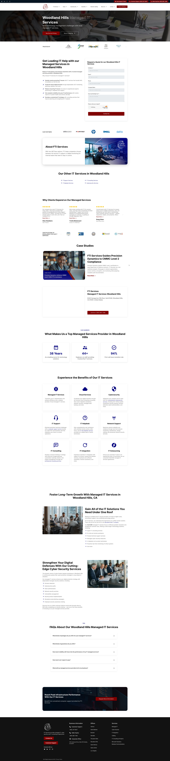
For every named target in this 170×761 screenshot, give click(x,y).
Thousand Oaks (94, 738)
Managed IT (115, 726)
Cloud (64, 6)
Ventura (92, 726)
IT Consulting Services (92, 180)
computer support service (55, 429)
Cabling (114, 735)
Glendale (93, 735)
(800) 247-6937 (73, 729)
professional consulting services (53, 461)
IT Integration (115, 732)
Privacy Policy (59, 759)
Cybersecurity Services (92, 183)
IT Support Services (68, 180)
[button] (51, 33)
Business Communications (118, 744)
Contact (111, 6)
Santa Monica (94, 744)
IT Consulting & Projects (117, 738)
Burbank (93, 732)
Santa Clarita (94, 747)
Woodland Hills (94, 741)
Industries (83, 6)
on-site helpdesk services (86, 430)
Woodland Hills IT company (111, 522)
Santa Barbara (94, 729)
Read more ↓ (46, 218)
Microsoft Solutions (116, 741)
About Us (103, 6)
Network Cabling (94, 6)
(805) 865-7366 (73, 735)
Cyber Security (115, 729)
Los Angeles (93, 750)
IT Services (55, 6)
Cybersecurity (73, 6)
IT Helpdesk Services (68, 183)
